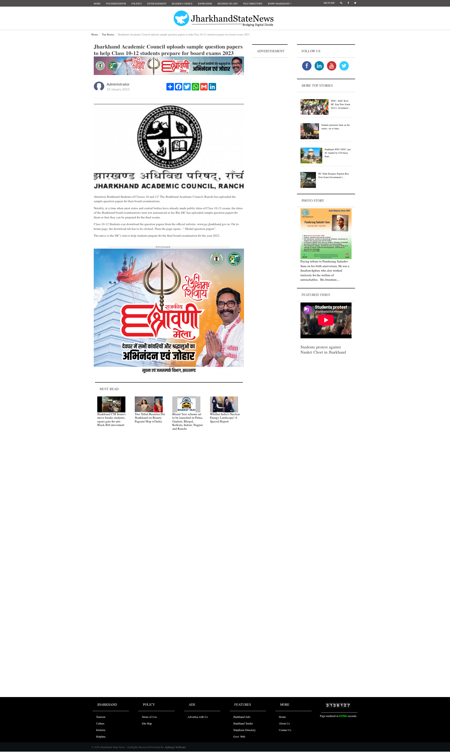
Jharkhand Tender (243, 723)
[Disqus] (169, 500)
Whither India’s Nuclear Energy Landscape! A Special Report (225, 417)
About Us (284, 723)
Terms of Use (149, 717)
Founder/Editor (116, 3)
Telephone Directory (244, 730)
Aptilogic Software (175, 747)
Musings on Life (228, 3)
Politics (136, 3)
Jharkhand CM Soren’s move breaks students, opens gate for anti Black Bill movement (111, 419)
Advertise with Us (198, 717)
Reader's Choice (182, 3)
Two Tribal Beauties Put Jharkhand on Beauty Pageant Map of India (150, 417)
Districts (100, 730)
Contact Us (285, 730)
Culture (100, 723)
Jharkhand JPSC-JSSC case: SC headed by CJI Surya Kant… (338, 153)
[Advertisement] (270, 129)
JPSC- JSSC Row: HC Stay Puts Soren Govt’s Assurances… (341, 104)
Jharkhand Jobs (242, 717)
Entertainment (156, 3)
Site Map (147, 723)
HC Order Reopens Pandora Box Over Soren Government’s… (333, 175)
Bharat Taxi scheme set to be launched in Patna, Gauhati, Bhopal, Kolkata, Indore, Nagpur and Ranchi (187, 421)
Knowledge (205, 3)
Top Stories (108, 34)
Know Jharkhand (279, 3)
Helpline (329, 2)
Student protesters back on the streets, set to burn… (335, 126)
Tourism (100, 717)
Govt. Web (239, 736)
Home (97, 3)
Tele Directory (252, 3)
